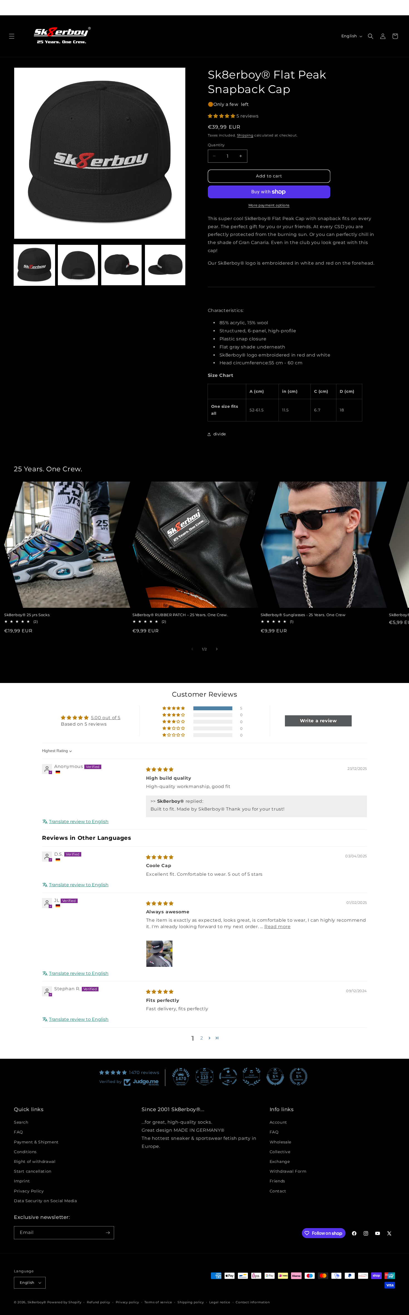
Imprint (22, 1181)
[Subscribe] (108, 1232)
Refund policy (98, 1302)
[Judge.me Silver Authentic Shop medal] (251, 1076)
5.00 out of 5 (105, 718)
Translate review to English (79, 821)
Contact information (253, 1302)
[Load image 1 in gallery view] (34, 265)
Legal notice (219, 1302)
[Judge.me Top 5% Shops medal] (275, 1076)
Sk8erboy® (37, 1302)
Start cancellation (32, 1171)
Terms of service (158, 1302)
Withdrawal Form (288, 1171)
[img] (160, 769)
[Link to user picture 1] (159, 953)
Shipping (245, 135)
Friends (277, 1181)
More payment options (269, 205)
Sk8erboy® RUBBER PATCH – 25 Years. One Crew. (180, 615)
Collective (280, 1151)
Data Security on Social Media (45, 1200)
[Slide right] (217, 649)
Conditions (25, 1151)
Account (278, 1122)
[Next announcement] (281, 7)
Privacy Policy (29, 1190)
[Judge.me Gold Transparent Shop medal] (228, 1076)
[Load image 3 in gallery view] (121, 265)
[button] (12, 36)
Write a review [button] (318, 721)
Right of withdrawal (34, 1161)
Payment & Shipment (36, 1141)
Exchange (280, 1161)
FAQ (18, 1132)
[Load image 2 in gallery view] (78, 265)
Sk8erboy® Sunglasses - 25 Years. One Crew (303, 615)
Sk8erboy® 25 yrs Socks (27, 615)
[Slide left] (192, 649)
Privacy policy (127, 1302)
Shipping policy (191, 1302)
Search (21, 1122)
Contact (278, 1190)
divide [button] (219, 433)
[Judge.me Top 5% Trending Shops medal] (298, 1076)
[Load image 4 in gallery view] (165, 265)
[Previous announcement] (128, 7)
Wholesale (280, 1141)
